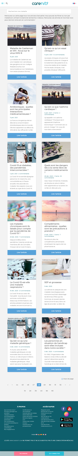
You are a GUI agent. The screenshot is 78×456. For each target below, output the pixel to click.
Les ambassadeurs (9, 416)
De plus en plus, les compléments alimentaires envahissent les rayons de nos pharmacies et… (55, 242)
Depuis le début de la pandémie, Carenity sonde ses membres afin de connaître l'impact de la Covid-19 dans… (21, 243)
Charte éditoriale (27, 414)
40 (41, 391)
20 (30, 391)
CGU (24, 419)
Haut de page (68, 379)
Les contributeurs (9, 421)
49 (44, 385)
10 (25, 391)
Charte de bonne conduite (30, 416)
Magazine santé (45, 410)
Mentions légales (27, 418)
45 (22, 385)
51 (55, 385)
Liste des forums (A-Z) (47, 419)
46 (28, 385)
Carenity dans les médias (30, 413)
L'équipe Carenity (9, 414)
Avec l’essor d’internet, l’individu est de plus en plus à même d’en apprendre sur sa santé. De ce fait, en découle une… (56, 184)
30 (36, 391)
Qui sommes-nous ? (10, 410)
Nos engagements (9, 429)
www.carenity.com (16, 440)
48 (39, 385)
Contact (25, 423)
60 (52, 391)
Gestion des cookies (28, 421)
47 (33, 385)
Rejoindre (23, 453)
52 (60, 385)
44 (17, 385)
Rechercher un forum (47, 411)
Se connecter (54, 453)
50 (50, 385)
